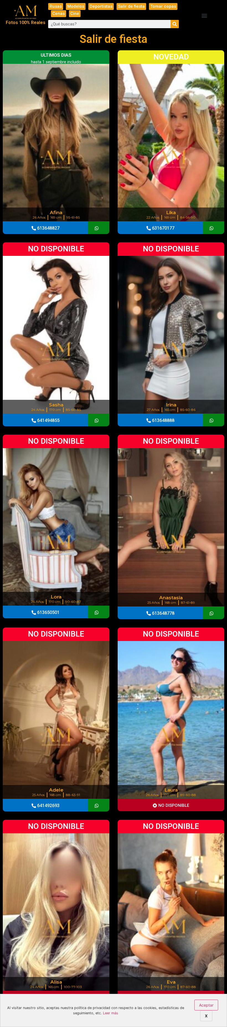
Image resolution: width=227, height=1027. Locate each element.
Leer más (110, 1013)
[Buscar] (175, 24)
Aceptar (206, 1005)
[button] (204, 15)
